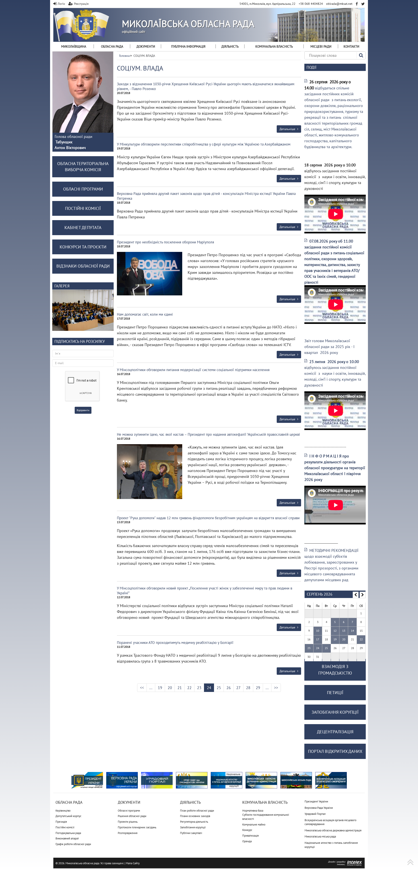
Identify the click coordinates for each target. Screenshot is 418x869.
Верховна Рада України (319, 808)
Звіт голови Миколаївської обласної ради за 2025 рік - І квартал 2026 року (329, 346)
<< (142, 687)
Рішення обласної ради (132, 816)
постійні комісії (83, 208)
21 (179, 687)
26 (228, 687)
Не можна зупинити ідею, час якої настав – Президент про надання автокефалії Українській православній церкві (208, 434)
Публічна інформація (188, 46)
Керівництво (63, 810)
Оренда (247, 841)
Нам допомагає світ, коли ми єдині (145, 314)
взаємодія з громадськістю (335, 670)
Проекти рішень (128, 822)
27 (238, 687)
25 (219, 687)
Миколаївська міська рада (320, 836)
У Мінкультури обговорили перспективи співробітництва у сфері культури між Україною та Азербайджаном (203, 144)
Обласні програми (129, 810)
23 (199, 687)
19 (160, 687)
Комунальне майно (253, 824)
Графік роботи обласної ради (73, 844)
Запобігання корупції (193, 827)
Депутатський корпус (68, 816)
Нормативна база (252, 810)
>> (276, 687)
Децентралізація (335, 732)
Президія (61, 822)
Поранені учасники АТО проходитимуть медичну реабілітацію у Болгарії (175, 642)
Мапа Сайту (133, 863)
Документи (146, 46)
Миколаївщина (73, 46)
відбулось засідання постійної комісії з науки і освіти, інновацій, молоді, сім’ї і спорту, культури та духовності (335, 373)
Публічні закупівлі (191, 833)
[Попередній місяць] (356, 595)
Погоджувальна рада (68, 833)
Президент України (316, 801)
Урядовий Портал (315, 814)
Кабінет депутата (82, 227)
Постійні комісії (65, 827)
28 (248, 687)
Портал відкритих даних (335, 751)
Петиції (335, 692)
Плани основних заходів (195, 816)
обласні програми (83, 189)
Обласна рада (112, 46)
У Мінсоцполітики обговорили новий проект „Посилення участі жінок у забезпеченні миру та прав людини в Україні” (204, 590)
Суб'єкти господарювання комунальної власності (265, 817)
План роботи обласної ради (197, 810)
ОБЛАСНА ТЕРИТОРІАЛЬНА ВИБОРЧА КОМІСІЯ (83, 167)
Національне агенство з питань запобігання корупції (331, 845)
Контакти (351, 46)
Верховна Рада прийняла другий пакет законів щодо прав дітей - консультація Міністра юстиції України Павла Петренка (206, 196)
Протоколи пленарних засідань (137, 827)
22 (189, 687)
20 (170, 687)
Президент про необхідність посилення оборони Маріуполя (165, 242)
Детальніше (288, 129)
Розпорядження (127, 833)
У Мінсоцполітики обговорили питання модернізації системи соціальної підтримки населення (193, 369)
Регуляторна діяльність (194, 822)
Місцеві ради (320, 46)
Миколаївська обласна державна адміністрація (333, 830)
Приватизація (250, 835)
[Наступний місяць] (363, 595)
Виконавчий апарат (67, 838)
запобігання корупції (335, 712)
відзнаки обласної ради (83, 266)
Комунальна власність (274, 46)
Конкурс (247, 830)
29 (258, 687)
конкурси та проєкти (83, 247)
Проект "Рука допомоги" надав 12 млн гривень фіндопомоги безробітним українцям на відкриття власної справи (208, 518)
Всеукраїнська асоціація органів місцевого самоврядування (330, 822)
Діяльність (230, 46)
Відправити (83, 410)
